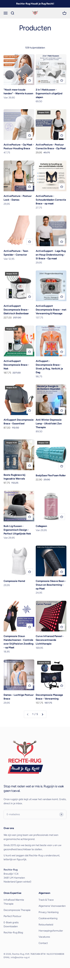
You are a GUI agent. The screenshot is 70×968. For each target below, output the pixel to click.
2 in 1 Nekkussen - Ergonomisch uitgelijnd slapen (49, 93)
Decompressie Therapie (17, 910)
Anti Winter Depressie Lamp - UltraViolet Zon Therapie (49, 423)
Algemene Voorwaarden (52, 905)
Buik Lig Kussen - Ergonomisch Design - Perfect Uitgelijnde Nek (17, 530)
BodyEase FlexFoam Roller (51, 475)
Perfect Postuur (12, 916)
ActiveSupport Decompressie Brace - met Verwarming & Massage (51, 309)
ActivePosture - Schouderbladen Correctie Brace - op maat (51, 199)
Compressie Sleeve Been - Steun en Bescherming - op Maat (51, 585)
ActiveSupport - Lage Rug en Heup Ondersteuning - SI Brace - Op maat (51, 254)
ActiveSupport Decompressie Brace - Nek (16, 365)
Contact (43, 943)
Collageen (41, 526)
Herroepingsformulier (51, 930)
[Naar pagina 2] (42, 714)
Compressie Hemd (14, 581)
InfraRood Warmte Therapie (14, 901)
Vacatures (44, 936)
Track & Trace (46, 899)
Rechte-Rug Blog (13, 932)
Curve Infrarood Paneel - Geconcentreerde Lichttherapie (50, 640)
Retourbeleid (46, 924)
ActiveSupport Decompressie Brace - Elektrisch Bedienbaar (16, 309)
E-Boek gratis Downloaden (11, 924)
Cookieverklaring (48, 918)
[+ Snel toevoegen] (29, 80)
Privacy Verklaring (49, 912)
